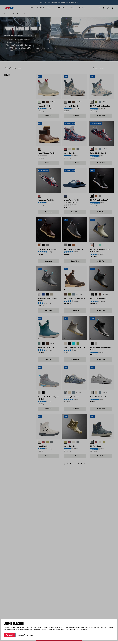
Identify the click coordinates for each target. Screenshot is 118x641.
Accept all (9, 635)
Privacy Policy (83, 629)
